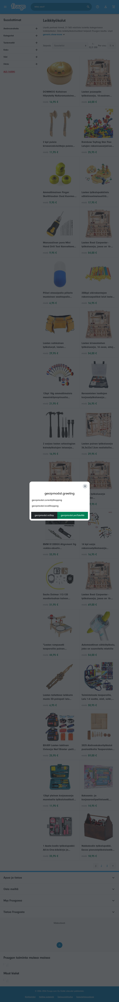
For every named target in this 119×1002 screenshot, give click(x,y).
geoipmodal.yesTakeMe (72, 515)
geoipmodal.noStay (44, 515)
